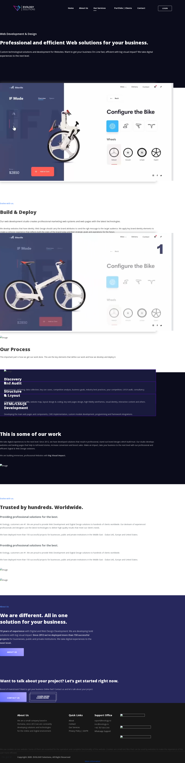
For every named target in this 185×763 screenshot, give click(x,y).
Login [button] (165, 8)
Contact (141, 8)
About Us (83, 8)
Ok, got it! (7, 757)
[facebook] (18, 738)
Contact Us (13, 698)
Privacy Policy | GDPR (78, 731)
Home (71, 8)
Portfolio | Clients (123, 8)
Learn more (42, 698)
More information (92, 761)
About (71, 720)
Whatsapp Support (103, 731)
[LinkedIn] (24, 738)
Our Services (99, 8)
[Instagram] (29, 738)
